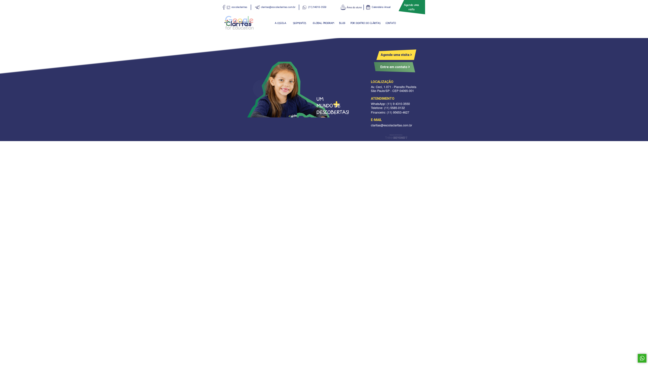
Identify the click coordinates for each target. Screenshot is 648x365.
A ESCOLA (280, 23)
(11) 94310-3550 (317, 7)
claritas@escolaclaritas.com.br (278, 7)
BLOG (342, 23)
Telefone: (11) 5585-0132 (388, 107)
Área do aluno (354, 7)
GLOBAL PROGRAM (323, 23)
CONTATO (391, 23)
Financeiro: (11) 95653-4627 (390, 112)
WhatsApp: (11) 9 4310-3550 (390, 103)
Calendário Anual (381, 7)
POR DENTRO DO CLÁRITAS (365, 23)
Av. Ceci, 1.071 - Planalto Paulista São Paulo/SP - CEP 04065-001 (393, 88)
